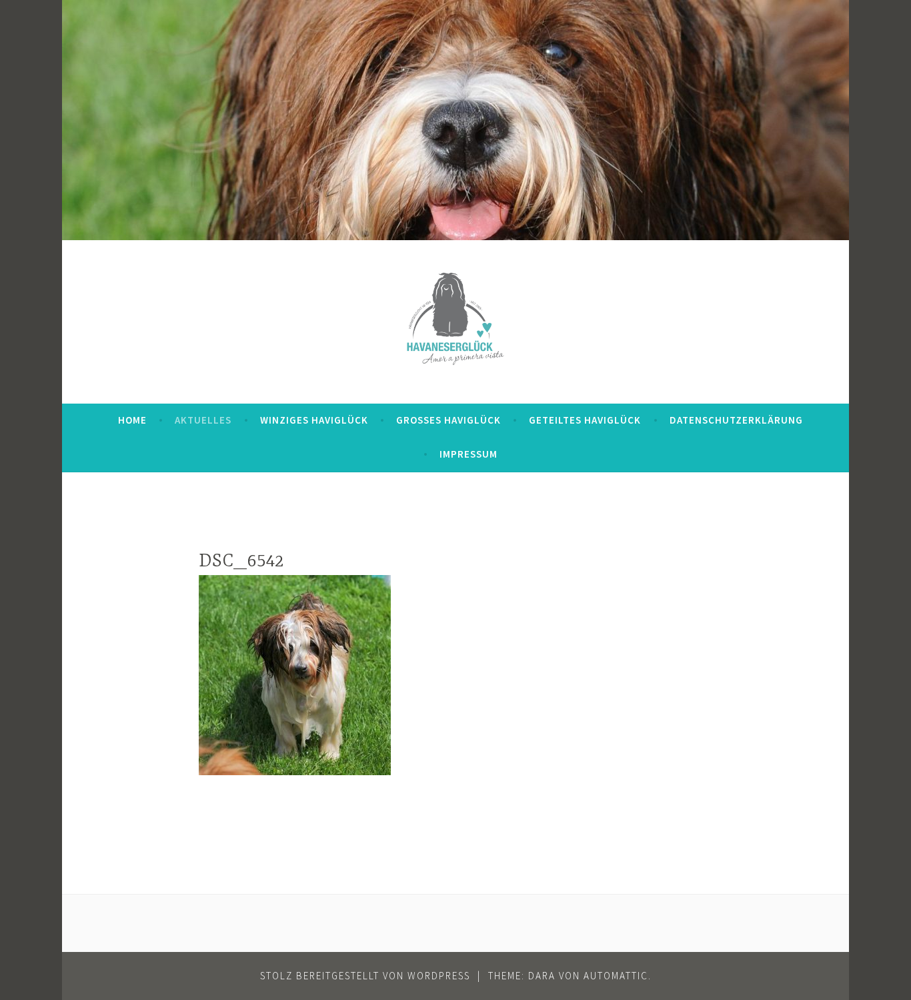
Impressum (468, 454)
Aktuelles (203, 420)
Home (132, 420)
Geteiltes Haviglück (585, 420)
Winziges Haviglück (314, 420)
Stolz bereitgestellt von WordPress (365, 975)
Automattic (616, 975)
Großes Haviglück (448, 420)
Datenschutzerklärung (736, 420)
